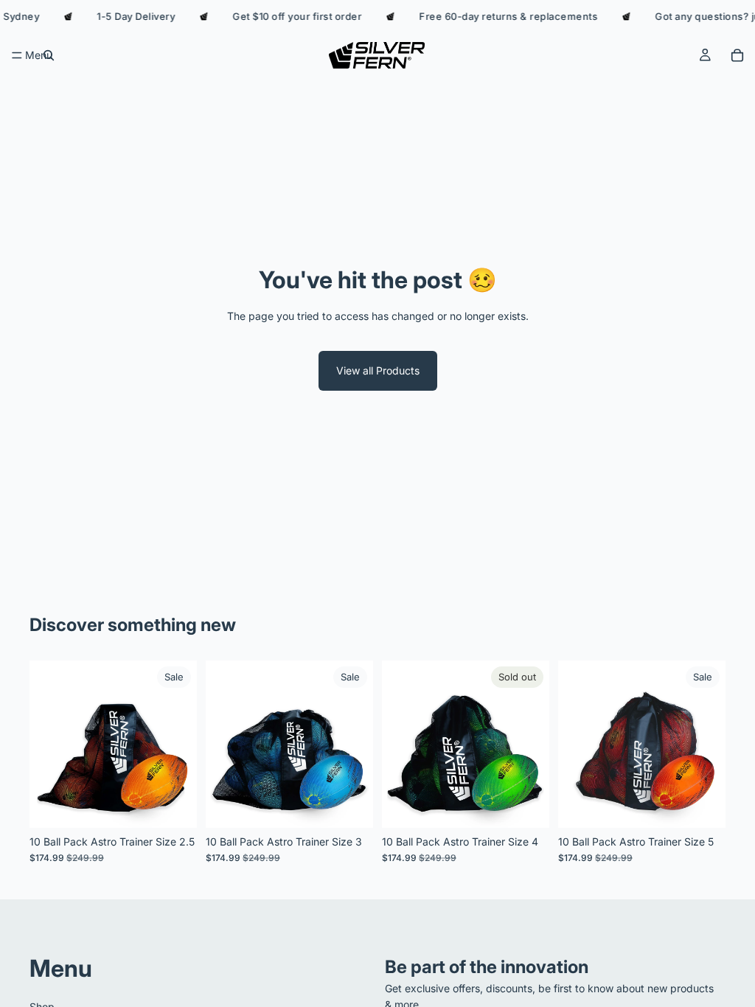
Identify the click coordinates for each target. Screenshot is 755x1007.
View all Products (378, 370)
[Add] (174, 805)
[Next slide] (180, 744)
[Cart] (737, 55)
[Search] (48, 55)
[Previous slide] (45, 744)
